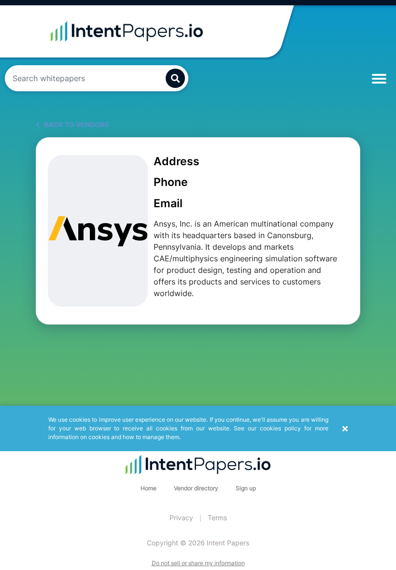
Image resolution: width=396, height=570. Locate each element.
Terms (217, 517)
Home (148, 488)
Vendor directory (196, 488)
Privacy (181, 517)
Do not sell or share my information (198, 563)
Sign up (246, 488)
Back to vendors (75, 124)
